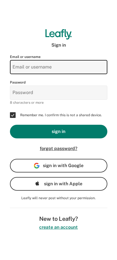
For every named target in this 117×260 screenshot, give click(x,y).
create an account (58, 227)
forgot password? (58, 148)
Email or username (25, 57)
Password (18, 82)
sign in (58, 131)
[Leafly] (58, 34)
